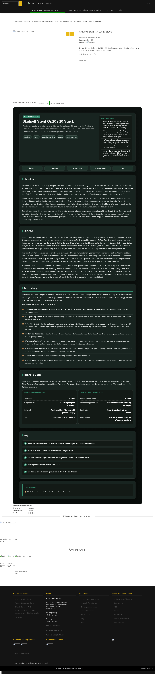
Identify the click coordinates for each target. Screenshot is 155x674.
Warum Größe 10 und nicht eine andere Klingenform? (50, 450)
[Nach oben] (1, 672)
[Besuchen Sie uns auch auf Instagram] (15, 659)
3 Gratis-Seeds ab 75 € (23, 607)
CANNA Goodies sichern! (23, 599)
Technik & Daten (100, 168)
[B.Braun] (91, 42)
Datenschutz (118, 603)
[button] (140, 3)
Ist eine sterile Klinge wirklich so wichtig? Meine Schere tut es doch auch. (58, 457)
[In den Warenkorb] (15, 29)
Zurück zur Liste (18, 21)
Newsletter (19, 617)
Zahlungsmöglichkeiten (89, 607)
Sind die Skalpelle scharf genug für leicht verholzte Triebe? (52, 472)
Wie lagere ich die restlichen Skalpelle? (44, 464)
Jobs (82, 623)
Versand (45, 663)
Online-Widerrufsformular (123, 599)
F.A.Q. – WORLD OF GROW (90, 599)
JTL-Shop (150, 668)
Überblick (32, 168)
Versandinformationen (89, 603)
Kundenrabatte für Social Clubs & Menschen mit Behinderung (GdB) (27, 612)
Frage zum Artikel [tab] (57, 103)
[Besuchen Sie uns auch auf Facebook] (15, 657)
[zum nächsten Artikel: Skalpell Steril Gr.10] (104, 22)
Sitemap (117, 611)
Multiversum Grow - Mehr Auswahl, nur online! (84, 10)
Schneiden (90, 40)
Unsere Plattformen (88, 611)
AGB (115, 607)
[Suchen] (20, 3)
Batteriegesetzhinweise (122, 619)
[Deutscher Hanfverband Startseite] (123, 642)
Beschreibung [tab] (43, 103)
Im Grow (55, 168)
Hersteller (109, 10)
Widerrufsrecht (119, 623)
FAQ (122, 168)
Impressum (118, 615)
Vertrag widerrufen (22, 653)
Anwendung (77, 168)
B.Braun (31, 508)
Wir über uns (85, 615)
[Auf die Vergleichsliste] (67, 34)
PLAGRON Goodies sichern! (24, 603)
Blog (82, 619)
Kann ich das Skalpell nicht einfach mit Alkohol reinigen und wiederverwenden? (61, 443)
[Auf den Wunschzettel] (72, 34)
